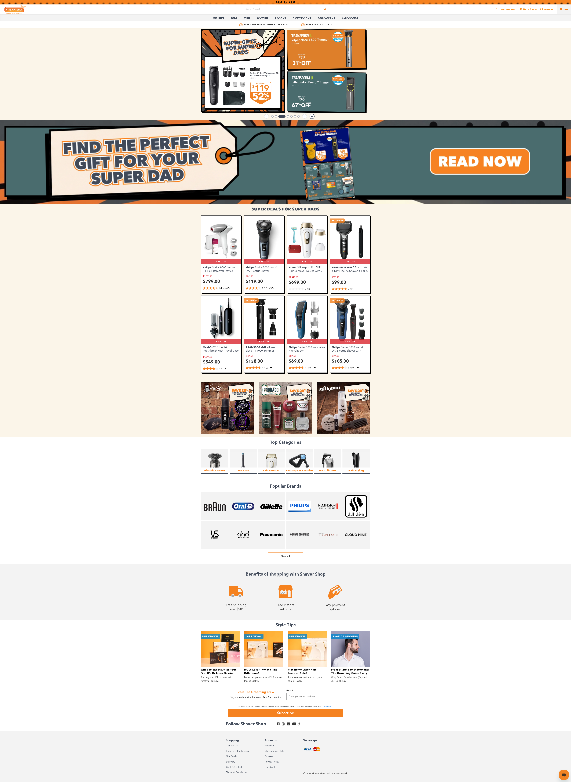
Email (289, 690)
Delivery (230, 762)
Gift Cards (231, 756)
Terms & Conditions (236, 772)
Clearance (350, 18)
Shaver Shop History (276, 751)
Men (247, 18)
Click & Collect (234, 767)
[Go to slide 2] (276, 116)
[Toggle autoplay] (312, 116)
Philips (207, 267)
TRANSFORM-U (342, 267)
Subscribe (285, 713)
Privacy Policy (272, 762)
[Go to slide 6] (295, 116)
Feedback (270, 767)
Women (262, 18)
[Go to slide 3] (279, 116)
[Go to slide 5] (289, 116)
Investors (269, 746)
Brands (280, 18)
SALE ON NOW (285, 2)
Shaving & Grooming (345, 636)
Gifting (218, 18)
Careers (269, 756)
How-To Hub (302, 18)
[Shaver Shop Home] (15, 9)
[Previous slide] (266, 116)
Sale (234, 18)
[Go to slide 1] (272, 116)
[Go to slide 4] (283, 116)
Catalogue (326, 18)
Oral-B (207, 347)
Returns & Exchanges (237, 751)
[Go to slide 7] (298, 116)
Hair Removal (210, 636)
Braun (293, 267)
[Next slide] (304, 116)
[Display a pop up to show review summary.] (230, 289)
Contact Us (232, 746)
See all (285, 556)
